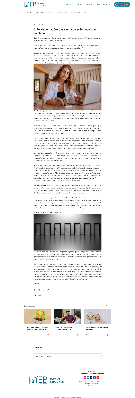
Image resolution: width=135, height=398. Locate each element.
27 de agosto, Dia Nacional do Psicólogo (97, 328)
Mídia (85, 12)
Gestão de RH (39, 12)
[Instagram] (85, 377)
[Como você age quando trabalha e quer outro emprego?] (67, 316)
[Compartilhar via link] (48, 290)
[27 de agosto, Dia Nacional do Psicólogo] (97, 316)
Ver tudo (108, 306)
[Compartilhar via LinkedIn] (43, 290)
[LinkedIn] (88, 377)
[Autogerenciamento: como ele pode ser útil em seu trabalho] (37, 316)
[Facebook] (94, 377)
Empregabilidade (75, 12)
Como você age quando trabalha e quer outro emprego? (65, 328)
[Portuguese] (116, 4)
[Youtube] (98, 377)
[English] (122, 4)
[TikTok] (91, 377)
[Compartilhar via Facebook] (34, 290)
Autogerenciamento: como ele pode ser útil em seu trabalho (37, 328)
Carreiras (49, 12)
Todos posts (27, 12)
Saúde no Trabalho (61, 12)
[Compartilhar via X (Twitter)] (39, 290)
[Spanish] (127, 4)
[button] (108, 12)
